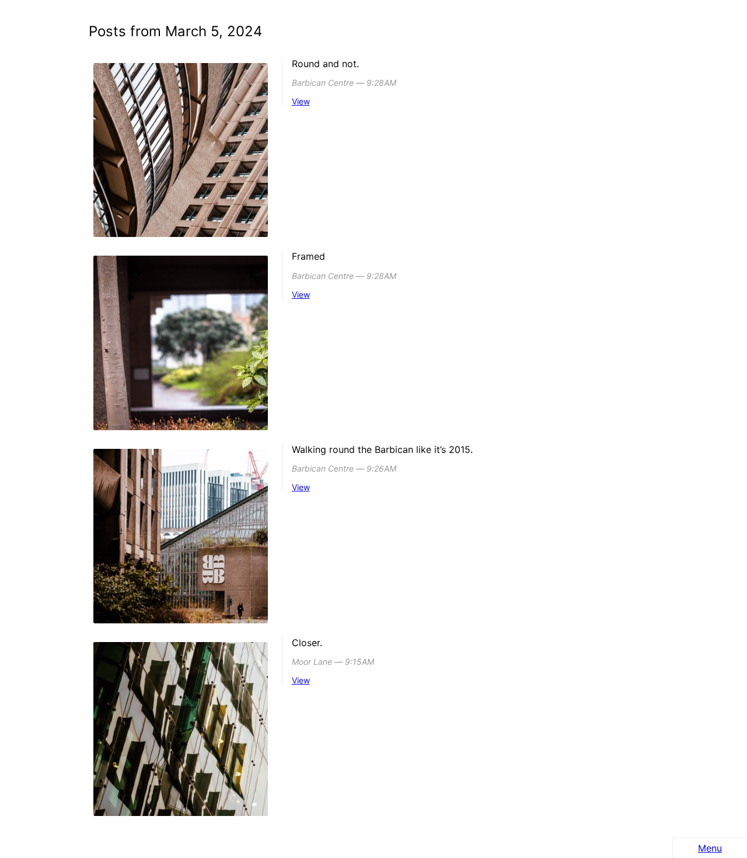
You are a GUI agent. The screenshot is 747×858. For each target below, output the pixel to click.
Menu (710, 848)
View (301, 101)
